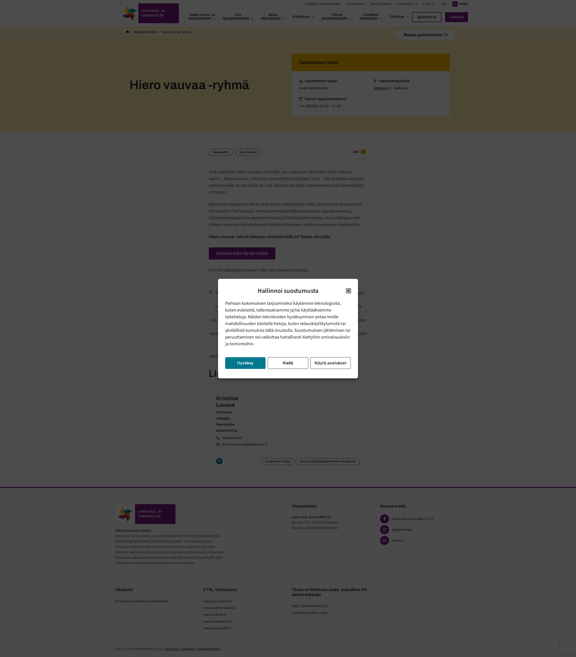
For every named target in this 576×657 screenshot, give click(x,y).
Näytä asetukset (330, 363)
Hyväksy (245, 363)
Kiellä (288, 363)
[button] (348, 291)
